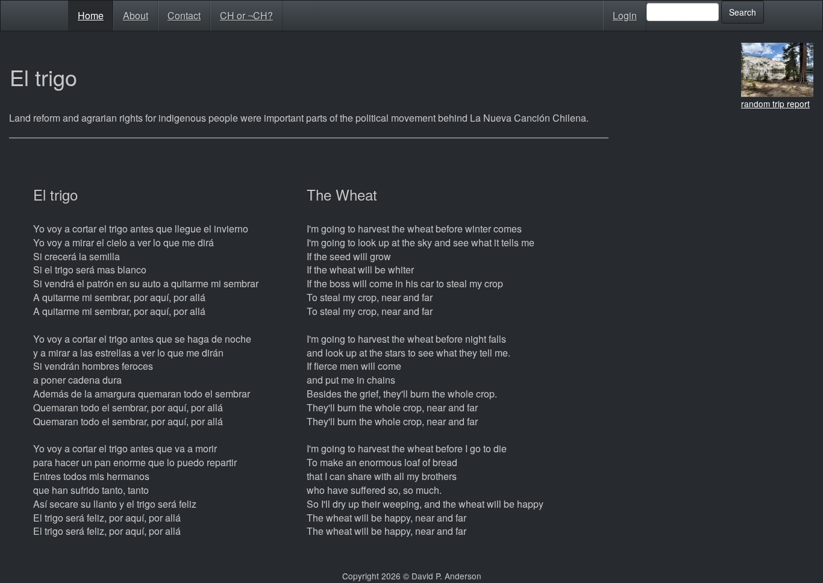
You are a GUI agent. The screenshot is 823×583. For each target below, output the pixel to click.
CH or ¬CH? (246, 15)
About (135, 15)
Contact (184, 15)
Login (625, 15)
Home (91, 15)
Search (742, 12)
